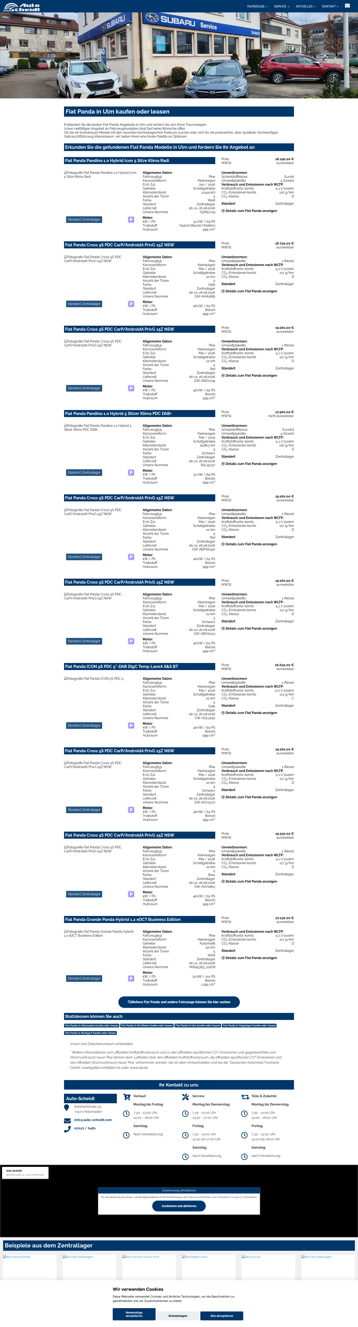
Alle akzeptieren (221, 1315)
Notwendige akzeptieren (134, 1314)
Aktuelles (304, 6)
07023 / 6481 (85, 1128)
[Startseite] (21, 6)
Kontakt (329, 6)
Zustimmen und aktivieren (179, 1205)
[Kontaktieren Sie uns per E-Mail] (347, 6)
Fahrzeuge (256, 6)
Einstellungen (178, 1315)
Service (280, 6)
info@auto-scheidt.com (93, 1120)
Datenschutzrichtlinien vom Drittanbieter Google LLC (216, 1197)
